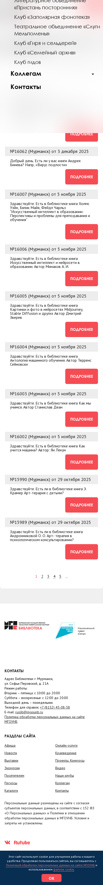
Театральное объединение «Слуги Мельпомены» (57, 29)
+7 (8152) (55, 707)
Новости (10, 753)
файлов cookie (63, 869)
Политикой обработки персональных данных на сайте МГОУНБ (50, 865)
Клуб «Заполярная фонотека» (52, 17)
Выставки (11, 760)
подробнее (81, 134)
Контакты (25, 86)
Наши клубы (64, 775)
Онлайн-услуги (66, 745)
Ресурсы (10, 783)
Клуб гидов (27, 62)
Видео (60, 768)
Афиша (10, 745)
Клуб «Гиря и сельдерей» (45, 43)
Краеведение (65, 753)
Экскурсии (12, 768)
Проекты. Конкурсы (69, 760)
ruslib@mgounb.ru (29, 712)
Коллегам (25, 73)
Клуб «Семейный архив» (45, 52)
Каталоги (11, 790)
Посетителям (14, 775)
